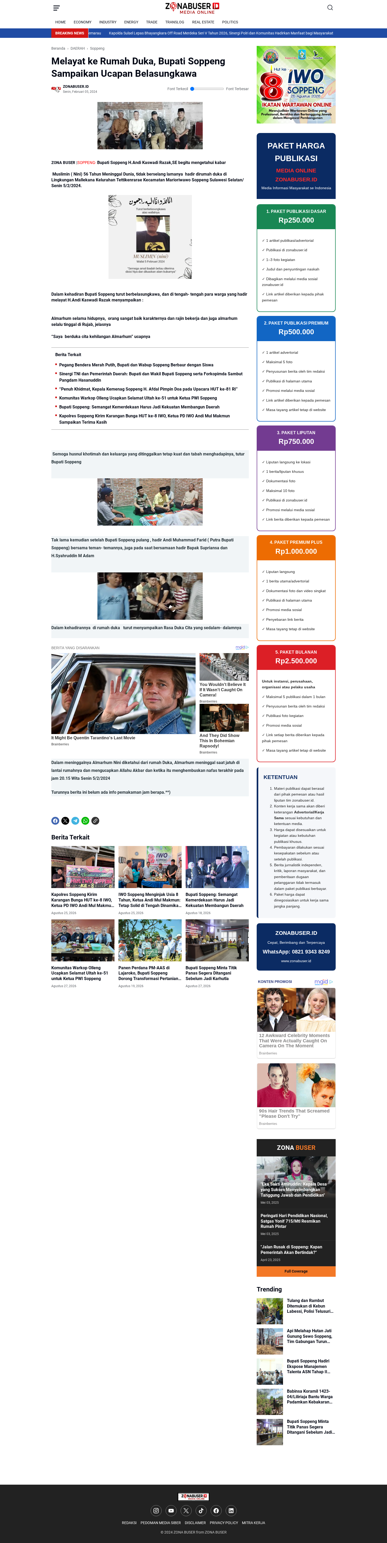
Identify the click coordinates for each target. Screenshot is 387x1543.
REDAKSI (129, 1523)
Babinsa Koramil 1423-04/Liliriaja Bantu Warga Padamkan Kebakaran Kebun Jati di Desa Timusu (310, 1397)
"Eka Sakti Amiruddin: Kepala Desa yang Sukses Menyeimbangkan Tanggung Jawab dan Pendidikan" (294, 1190)
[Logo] (193, 1497)
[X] (65, 821)
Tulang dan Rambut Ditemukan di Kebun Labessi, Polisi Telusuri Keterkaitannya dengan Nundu (309, 1306)
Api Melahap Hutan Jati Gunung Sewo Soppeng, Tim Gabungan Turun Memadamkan (309, 1336)
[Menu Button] (56, 8)
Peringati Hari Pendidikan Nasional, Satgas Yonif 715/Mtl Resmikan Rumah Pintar (294, 1221)
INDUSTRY (107, 22)
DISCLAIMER (195, 1523)
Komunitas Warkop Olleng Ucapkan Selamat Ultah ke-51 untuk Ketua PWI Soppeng (138, 398)
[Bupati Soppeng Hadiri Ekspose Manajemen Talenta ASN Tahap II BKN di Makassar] (270, 1372)
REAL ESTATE (203, 22)
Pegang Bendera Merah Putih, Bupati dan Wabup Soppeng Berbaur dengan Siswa (136, 364)
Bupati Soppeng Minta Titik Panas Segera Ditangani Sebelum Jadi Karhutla (211, 973)
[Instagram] (156, 1510)
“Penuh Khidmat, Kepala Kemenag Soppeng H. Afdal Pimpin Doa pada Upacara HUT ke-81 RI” (148, 389)
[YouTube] (171, 1510)
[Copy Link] (95, 821)
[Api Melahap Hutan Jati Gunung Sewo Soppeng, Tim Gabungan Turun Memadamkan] (270, 1341)
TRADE (151, 22)
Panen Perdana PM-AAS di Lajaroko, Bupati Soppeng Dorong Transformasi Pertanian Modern (148, 973)
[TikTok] (201, 1510)
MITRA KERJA (253, 1523)
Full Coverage (296, 1271)
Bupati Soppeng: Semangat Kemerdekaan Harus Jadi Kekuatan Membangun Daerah (139, 406)
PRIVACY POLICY (224, 1523)
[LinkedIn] (231, 1510)
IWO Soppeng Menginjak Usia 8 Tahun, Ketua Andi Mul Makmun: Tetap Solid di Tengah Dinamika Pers (149, 900)
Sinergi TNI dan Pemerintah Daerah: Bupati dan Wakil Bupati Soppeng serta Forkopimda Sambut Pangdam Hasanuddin (150, 377)
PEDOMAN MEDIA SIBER (161, 1523)
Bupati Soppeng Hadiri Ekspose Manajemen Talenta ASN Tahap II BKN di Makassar (308, 1367)
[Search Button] (330, 8)
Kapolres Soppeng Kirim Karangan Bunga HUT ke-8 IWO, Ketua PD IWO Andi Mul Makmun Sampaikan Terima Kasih (144, 419)
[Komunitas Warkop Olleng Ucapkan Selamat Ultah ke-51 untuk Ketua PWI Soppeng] (83, 940)
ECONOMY (82, 22)
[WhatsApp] (85, 821)
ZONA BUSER (184, 1532)
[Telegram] (75, 821)
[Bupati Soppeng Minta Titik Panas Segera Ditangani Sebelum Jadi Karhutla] (217, 940)
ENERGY (131, 22)
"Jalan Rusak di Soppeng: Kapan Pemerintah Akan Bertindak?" (291, 1249)
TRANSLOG (174, 22)
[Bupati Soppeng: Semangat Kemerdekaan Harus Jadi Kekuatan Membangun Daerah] (217, 867)
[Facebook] (55, 821)
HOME (60, 22)
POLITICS (230, 22)
